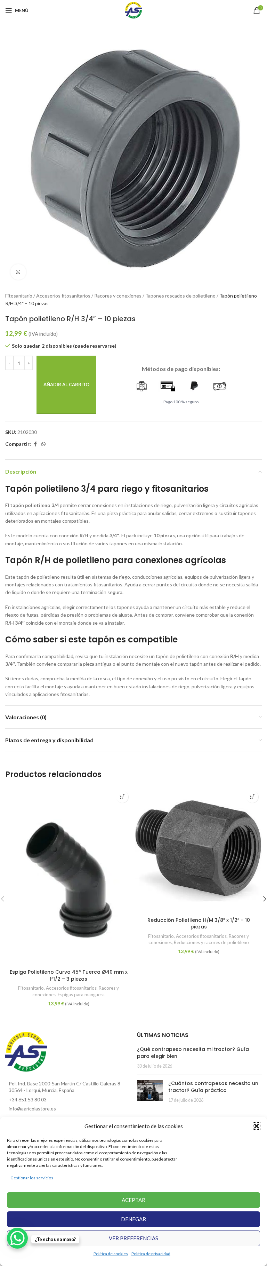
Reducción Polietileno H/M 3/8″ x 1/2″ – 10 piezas (198, 924)
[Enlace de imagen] (26, 1051)
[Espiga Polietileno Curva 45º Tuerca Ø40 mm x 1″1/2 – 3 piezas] (68, 876)
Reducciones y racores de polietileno (211, 942)
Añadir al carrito (66, 384)
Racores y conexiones (117, 296)
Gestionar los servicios (31, 1177)
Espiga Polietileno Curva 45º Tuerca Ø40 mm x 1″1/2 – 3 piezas (69, 975)
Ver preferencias (133, 1238)
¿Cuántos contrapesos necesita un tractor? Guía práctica (213, 1087)
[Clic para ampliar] (18, 272)
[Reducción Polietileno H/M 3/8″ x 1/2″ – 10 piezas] (198, 850)
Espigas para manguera (81, 994)
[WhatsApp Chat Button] (17, 1238)
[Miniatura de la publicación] (150, 1091)
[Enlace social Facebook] (35, 444)
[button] (256, 1126)
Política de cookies (111, 1253)
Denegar (133, 1219)
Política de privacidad (150, 1253)
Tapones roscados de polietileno (180, 296)
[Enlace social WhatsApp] (43, 444)
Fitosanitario (18, 296)
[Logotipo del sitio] (133, 10)
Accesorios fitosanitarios (63, 296)
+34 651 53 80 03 (28, 1099)
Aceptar (133, 1200)
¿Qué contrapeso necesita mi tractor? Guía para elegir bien (193, 1053)
